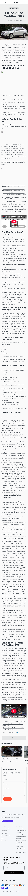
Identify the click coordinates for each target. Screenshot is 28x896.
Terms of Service (19, 773)
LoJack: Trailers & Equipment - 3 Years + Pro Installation (21, 848)
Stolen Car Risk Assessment (5, 829)
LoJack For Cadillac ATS (9, 759)
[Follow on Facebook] (2, 881)
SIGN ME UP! (14, 872)
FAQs (2, 838)
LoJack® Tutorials (5, 835)
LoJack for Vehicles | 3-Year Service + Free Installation (21, 830)
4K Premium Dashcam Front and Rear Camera (21, 842)
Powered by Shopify (14, 891)
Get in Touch (4, 833)
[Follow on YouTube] (14, 881)
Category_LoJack (14, 8)
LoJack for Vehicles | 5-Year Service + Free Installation (21, 836)
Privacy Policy (11, 773)
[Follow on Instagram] (10, 881)
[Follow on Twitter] (6, 881)
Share (15, 738)
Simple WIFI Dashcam (21, 852)
